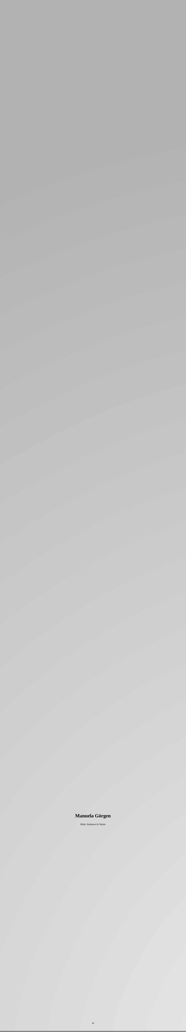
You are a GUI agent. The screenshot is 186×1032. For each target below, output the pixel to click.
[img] (93, 516)
